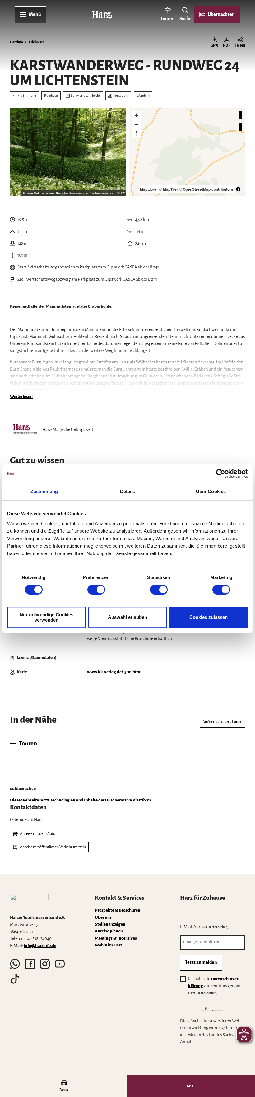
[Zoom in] (136, 115)
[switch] (96, 590)
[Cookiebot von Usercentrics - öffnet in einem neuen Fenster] (220, 473)
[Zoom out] (136, 124)
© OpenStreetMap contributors (206, 189)
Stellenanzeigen (110, 924)
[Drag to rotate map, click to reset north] (136, 133)
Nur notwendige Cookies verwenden (46, 617)
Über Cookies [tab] (211, 491)
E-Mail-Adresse (204, 926)
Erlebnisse (36, 42)
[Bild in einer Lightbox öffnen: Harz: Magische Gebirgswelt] (25, 430)
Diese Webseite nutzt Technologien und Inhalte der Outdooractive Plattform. (81, 800)
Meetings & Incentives (116, 938)
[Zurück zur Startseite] (102, 14)
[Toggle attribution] (238, 189)
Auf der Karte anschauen (222, 722)
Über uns (103, 917)
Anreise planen (109, 931)
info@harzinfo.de (40, 945)
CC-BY (121, 193)
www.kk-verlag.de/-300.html (114, 672)
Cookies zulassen (208, 617)
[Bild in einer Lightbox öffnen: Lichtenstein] (68, 152)
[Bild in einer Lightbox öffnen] (29, 902)
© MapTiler (168, 189)
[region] (187, 152)
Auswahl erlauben (127, 617)
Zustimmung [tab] (44, 491)
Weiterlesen (21, 396)
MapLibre (148, 189)
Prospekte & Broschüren (117, 910)
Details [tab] (127, 491)
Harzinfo (16, 42)
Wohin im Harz (108, 945)
